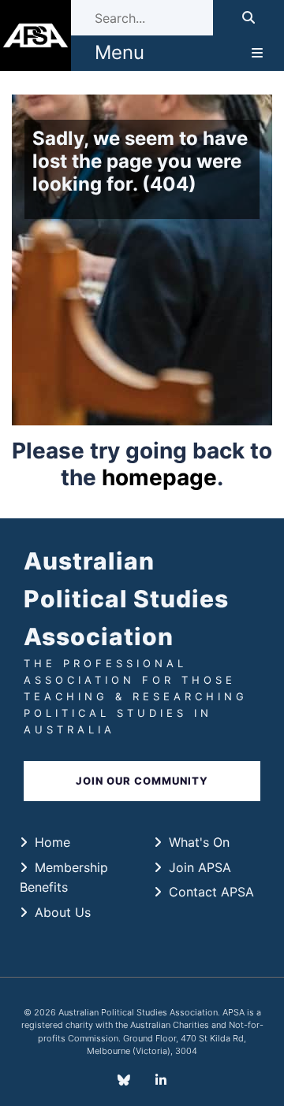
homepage (159, 477)
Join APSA (200, 867)
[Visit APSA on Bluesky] (124, 1080)
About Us (63, 912)
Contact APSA (211, 892)
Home (52, 842)
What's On (199, 842)
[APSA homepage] (35, 35)
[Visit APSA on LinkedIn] (160, 1080)
